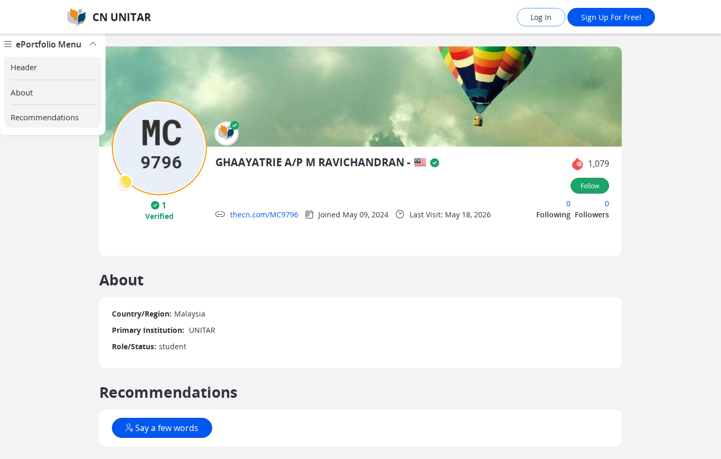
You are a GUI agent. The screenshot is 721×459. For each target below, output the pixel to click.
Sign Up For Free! (611, 17)
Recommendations (45, 117)
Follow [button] (590, 185)
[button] (226, 133)
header (24, 67)
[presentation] (125, 182)
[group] (53, 246)
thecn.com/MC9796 (264, 214)
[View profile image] (159, 147)
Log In (541, 17)
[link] (152, 17)
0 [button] (568, 203)
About (22, 92)
